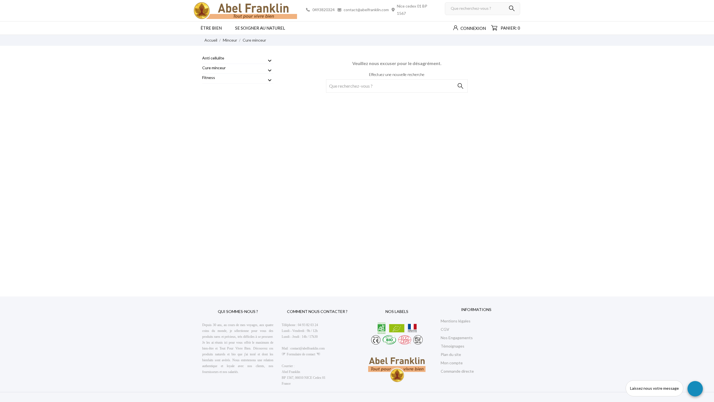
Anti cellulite (213, 58)
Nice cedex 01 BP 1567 (412, 10)
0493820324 (323, 9)
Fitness (208, 77)
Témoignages (452, 346)
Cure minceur (214, 67)
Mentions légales (456, 321)
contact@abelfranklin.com (366, 9)
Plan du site (451, 354)
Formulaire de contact (301, 354)
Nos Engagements (457, 337)
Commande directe (457, 371)
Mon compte (452, 362)
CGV (445, 329)
